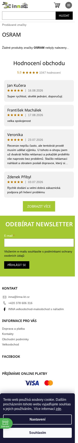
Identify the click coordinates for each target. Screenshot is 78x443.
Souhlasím (37, 432)
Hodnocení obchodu (39, 63)
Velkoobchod (10, 344)
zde (58, 409)
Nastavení (37, 419)
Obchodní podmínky (15, 339)
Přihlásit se (16, 265)
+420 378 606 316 (20, 303)
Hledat (64, 15)
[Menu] (68, 5)
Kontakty (8, 333)
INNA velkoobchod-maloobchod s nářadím (36, 309)
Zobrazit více (39, 206)
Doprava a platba (13, 328)
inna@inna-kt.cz (19, 296)
